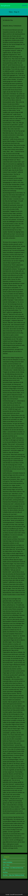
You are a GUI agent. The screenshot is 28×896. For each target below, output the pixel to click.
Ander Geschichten (7, 862)
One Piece (5, 872)
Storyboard (5, 5)
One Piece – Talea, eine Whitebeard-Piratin (13, 875)
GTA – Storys (6, 865)
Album (4, 859)
